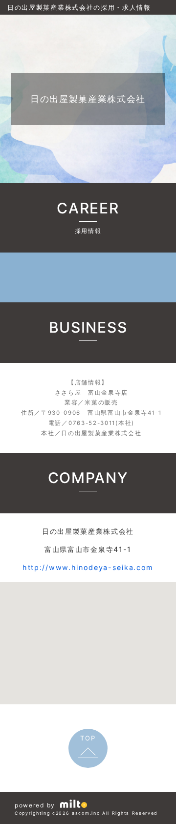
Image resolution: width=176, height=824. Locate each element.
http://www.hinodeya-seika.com (88, 567)
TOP (87, 738)
